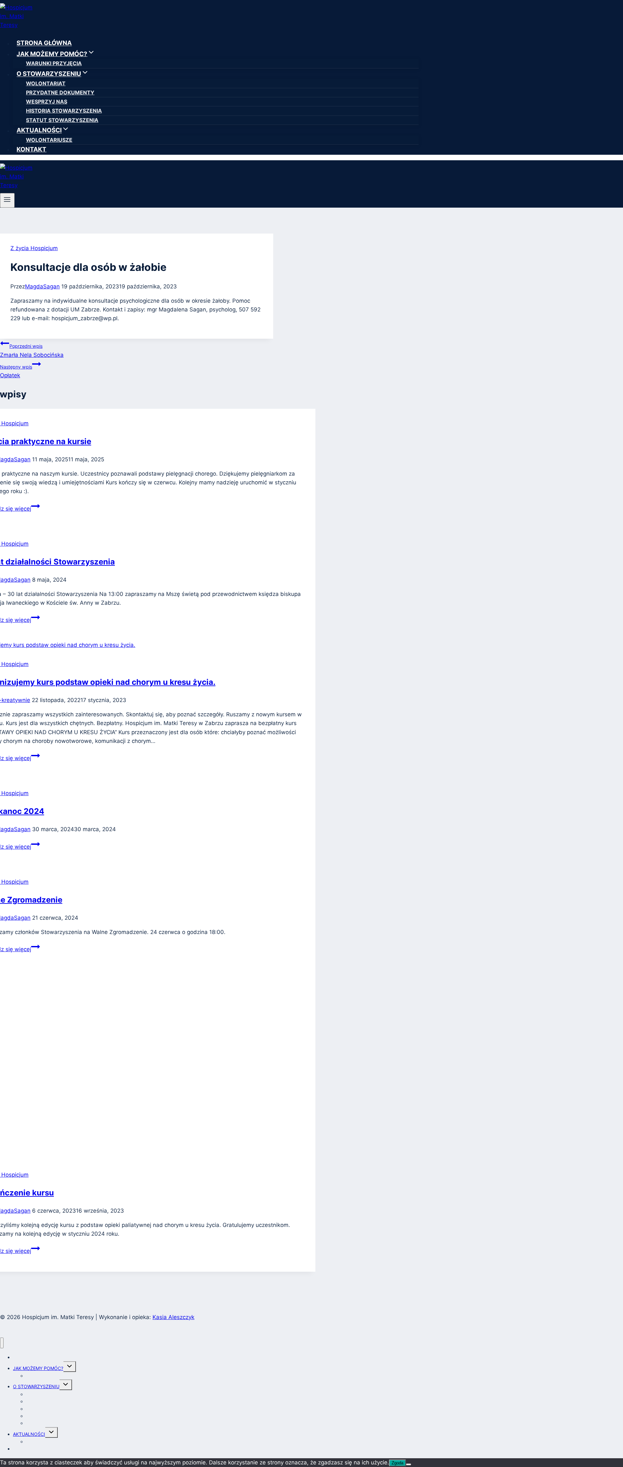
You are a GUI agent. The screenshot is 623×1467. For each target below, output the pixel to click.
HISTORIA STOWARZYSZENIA (64, 110)
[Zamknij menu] (2, 1343)
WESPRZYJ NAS (46, 101)
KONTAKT (31, 149)
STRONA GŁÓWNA (44, 43)
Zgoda (397, 1463)
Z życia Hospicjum (34, 248)
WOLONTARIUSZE (49, 140)
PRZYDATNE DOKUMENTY (60, 92)
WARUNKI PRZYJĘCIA (54, 63)
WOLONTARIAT (46, 83)
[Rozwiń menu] (7, 200)
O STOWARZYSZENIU (36, 1386)
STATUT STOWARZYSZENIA (62, 120)
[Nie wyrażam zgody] (408, 1464)
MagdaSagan (42, 286)
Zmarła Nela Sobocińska (32, 350)
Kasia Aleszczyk (173, 1317)
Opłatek (16, 371)
